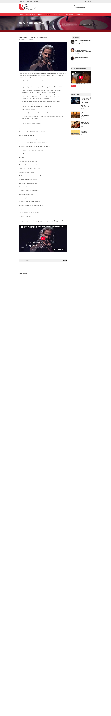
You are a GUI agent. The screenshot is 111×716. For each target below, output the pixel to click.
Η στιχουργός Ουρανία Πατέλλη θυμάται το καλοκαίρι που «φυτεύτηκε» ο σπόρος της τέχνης (83, 50)
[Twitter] (85, 1)
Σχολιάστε (30, 39)
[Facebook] (83, 1)
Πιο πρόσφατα (76, 37)
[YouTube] (88, 1)
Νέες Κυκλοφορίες (87, 24)
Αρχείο (73, 85)
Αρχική (80, 24)
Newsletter (36, 1)
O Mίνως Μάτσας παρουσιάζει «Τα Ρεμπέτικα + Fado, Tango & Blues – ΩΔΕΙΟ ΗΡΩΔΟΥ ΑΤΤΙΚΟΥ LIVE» (85, 102)
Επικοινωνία (29, 1)
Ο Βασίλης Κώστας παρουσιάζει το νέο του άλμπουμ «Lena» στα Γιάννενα (83, 42)
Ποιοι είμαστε (22, 1)
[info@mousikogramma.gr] (91, 1)
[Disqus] (43, 293)
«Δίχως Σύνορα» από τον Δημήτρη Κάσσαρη (85, 124)
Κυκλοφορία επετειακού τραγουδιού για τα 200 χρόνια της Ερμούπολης (85, 134)
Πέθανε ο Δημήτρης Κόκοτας (81, 57)
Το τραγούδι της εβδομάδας (78, 68)
